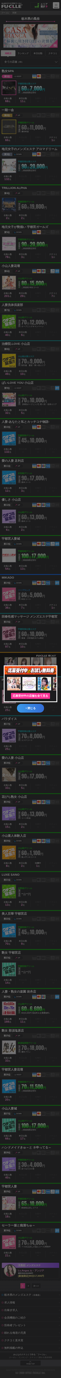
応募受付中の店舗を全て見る (30, 695)
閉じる (30, 708)
